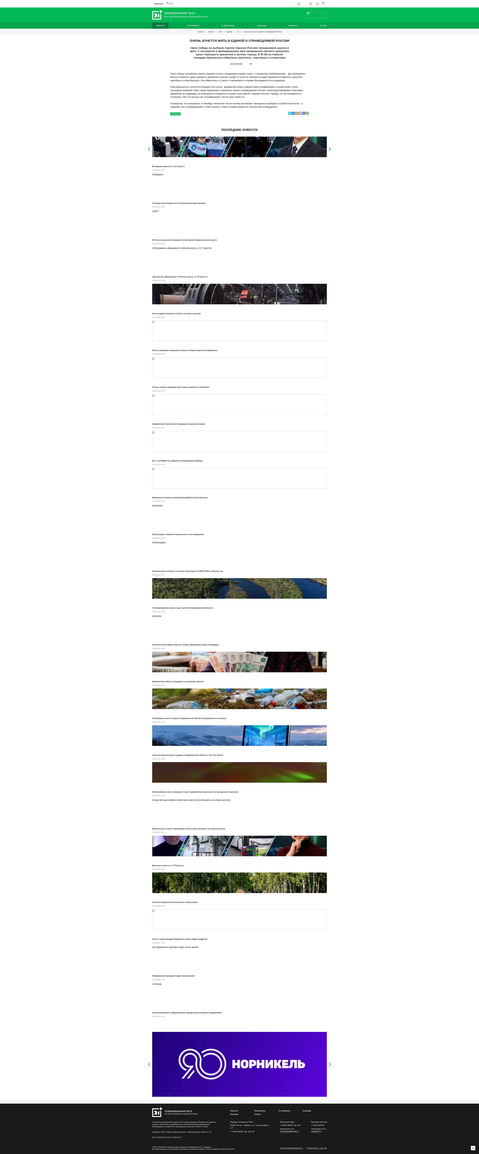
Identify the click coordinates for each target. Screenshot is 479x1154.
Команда (261, 26)
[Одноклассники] (296, 113)
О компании (228, 26)
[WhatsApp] (307, 113)
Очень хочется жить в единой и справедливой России (263, 32)
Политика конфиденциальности (291, 1148)
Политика (175, 114)
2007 (220, 32)
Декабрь (230, 32)
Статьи (323, 26)
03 (238, 32)
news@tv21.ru (316, 1131)
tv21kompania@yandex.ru (289, 1131)
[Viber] (303, 113)
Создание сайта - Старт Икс (317, 1148)
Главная (200, 32)
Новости (160, 26)
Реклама (293, 26)
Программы (193, 26)
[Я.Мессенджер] (289, 113)
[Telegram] (300, 113)
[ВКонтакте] (293, 113)
